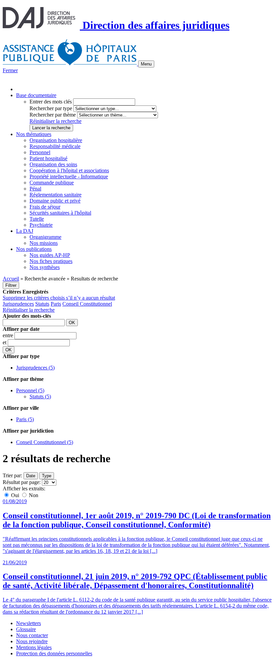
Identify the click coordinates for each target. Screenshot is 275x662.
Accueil (11, 278)
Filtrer (10, 285)
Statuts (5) (40, 396)
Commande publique (52, 182)
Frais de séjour (45, 207)
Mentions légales (34, 647)
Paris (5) (25, 419)
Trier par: (12, 475)
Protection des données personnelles (54, 653)
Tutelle (37, 219)
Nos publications (34, 249)
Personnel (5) (30, 390)
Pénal (35, 188)
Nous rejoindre (32, 641)
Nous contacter (32, 635)
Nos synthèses (45, 267)
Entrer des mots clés (51, 101)
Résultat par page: (22, 482)
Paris (56, 304)
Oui (15, 495)
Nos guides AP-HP (50, 255)
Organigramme (45, 237)
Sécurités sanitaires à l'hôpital (60, 213)
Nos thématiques (33, 134)
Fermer (10, 70)
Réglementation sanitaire (55, 194)
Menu (146, 64)
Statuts (42, 304)
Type (46, 475)
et (5, 342)
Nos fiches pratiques (51, 261)
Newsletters (28, 623)
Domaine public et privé (55, 201)
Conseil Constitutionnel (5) (44, 442)
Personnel (40, 152)
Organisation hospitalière (56, 140)
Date (30, 475)
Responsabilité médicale (55, 146)
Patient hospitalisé (48, 158)
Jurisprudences (18, 304)
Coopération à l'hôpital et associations (69, 170)
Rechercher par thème (53, 115)
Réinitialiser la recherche (55, 121)
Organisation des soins (53, 164)
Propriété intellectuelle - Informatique (69, 176)
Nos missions (44, 243)
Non (33, 495)
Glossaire (26, 629)
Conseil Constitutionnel (87, 304)
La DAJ (24, 231)
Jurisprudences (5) (35, 367)
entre (8, 335)
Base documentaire (36, 95)
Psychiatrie (41, 225)
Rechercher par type (51, 108)
